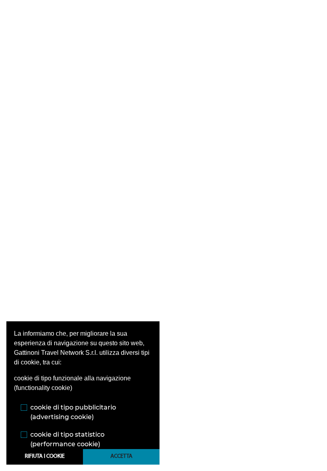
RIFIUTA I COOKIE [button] (45, 456)
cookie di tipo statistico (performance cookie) (67, 439)
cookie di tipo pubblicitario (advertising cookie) (73, 412)
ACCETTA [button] (121, 456)
